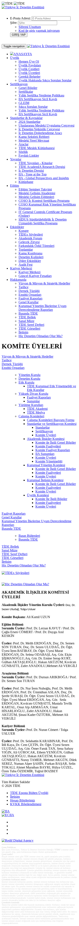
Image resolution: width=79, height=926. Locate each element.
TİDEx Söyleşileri (31, 234)
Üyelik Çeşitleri (29, 69)
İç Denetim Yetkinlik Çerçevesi (39, 129)
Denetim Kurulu (29, 378)
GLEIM (24, 103)
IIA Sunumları (44, 454)
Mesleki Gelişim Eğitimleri (36, 197)
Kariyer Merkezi (29, 272)
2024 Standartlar (29, 121)
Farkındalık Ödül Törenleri (36, 246)
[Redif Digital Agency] (17, 840)
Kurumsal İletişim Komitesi (45, 480)
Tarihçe (23, 287)
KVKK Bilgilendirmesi (25, 804)
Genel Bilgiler (28, 88)
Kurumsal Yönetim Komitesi (46, 465)
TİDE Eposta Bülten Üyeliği (29, 793)
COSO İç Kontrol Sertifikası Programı (44, 200)
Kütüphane (26, 182)
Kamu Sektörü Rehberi (34, 136)
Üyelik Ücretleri (29, 73)
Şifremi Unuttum (30, 27)
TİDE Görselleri (29, 328)
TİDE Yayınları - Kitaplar (35, 163)
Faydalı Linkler (29, 155)
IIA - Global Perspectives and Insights (44, 178)
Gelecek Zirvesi (29, 242)
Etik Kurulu (26, 382)
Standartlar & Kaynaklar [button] (26, 118)
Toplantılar (26, 249)
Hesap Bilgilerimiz (22, 800)
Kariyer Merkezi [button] (21, 268)
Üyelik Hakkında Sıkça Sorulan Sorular (45, 80)
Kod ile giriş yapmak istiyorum (39, 30)
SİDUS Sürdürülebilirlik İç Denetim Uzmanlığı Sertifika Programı (43, 221)
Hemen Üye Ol (29, 61)
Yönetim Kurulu (29, 375)
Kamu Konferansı (30, 253)
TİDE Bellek (27, 317)
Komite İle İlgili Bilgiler (51, 499)
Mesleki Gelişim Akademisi (37, 193)
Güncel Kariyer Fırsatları (35, 276)
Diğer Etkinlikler (30, 261)
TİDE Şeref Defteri (31, 324)
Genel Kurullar (29, 302)
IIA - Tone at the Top (33, 174)
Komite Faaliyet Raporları (52, 450)
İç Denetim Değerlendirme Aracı (40, 133)
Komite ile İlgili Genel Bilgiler (55, 442)
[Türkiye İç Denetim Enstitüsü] (23, 7)
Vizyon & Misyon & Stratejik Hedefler (44, 283)
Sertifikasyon (44, 431)
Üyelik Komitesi (38, 495)
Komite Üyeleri (45, 435)
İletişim (23, 332)
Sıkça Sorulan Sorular (33, 106)
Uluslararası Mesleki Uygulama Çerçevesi (46, 125)
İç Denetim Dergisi (31, 170)
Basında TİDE (28, 313)
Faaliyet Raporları (30, 298)
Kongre (24, 230)
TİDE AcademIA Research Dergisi (42, 167)
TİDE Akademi (37, 408)
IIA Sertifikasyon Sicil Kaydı (38, 99)
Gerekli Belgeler (29, 76)
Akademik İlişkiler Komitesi (45, 439)
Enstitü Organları (30, 294)
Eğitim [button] (14, 185)
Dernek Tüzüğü (29, 291)
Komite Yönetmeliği (48, 461)
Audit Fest (25, 264)
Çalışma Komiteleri (31, 416)
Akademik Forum (30, 238)
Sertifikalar (26, 91)
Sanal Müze (26, 321)
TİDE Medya (36, 412)
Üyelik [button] (14, 58)
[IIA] (6, 811)
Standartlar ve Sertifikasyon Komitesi (51, 424)
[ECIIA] (8, 815)
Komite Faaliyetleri (48, 446)
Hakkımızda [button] (18, 279)
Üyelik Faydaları (30, 65)
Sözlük (23, 152)
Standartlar (42, 427)
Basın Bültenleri (29, 535)
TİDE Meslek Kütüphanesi (37, 148)
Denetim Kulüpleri (31, 257)
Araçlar (23, 144)
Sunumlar (33, 401)
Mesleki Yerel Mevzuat (34, 140)
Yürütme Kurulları (31, 405)
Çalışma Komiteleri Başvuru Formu (50, 420)
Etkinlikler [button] (17, 227)
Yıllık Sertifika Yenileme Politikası (41, 95)
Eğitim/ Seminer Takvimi (35, 189)
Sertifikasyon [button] (19, 84)
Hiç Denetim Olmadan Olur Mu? (41, 336)
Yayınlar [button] (15, 159)
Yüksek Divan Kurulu (33, 393)
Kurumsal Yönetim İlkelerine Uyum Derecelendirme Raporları (42, 307)
